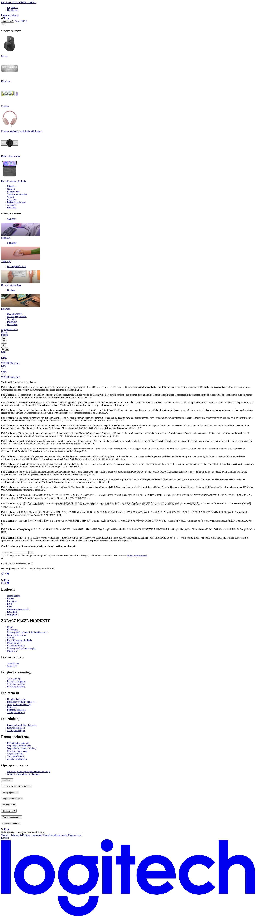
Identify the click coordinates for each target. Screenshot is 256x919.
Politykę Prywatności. (137, 555)
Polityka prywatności (32, 835)
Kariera (10, 598)
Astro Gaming (13, 678)
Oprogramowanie (9, 329)
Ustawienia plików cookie (55, 835)
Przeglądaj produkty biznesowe (21, 702)
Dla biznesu (12, 10)
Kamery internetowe (16, 635)
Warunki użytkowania (11, 835)
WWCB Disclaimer (10, 363)
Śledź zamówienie (15, 756)
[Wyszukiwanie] (3, 338)
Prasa (9, 606)
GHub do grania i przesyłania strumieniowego (28, 771)
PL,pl (6, 18)
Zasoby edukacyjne (16, 730)
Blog (9, 603)
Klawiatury (12, 629)
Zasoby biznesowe (16, 712)
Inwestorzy (12, 601)
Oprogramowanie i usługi (19, 704)
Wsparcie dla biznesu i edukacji (22, 748)
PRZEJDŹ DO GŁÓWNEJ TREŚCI (18, 2)
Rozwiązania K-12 (16, 727)
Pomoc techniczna (9, 15)
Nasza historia (13, 595)
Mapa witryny (74, 835)
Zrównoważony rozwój (18, 609)
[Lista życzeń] (4, 342)
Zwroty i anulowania (17, 759)
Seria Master (13, 663)
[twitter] (5, 574)
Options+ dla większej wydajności (23, 774)
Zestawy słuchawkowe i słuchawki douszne (27, 632)
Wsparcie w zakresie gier (19, 745)
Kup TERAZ (7, 21)
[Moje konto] (3, 345)
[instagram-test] (2, 574)
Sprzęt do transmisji (16, 686)
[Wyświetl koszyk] (3, 349)
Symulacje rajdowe (16, 684)
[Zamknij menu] (3, 24)
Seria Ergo (12, 666)
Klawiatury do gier (16, 645)
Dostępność (12, 614)
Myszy (10, 627)
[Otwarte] (7, 349)
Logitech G (12, 7)
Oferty (4, 332)
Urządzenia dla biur (16, 699)
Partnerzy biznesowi (16, 710)
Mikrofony (12, 651)
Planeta (4, 335)
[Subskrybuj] (31, 552)
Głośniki (11, 637)
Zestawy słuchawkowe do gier (21, 648)
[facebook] (8, 574)
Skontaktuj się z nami (17, 751)
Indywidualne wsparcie (18, 743)
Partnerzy (11, 707)
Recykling (12, 611)
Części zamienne (15, 753)
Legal (4, 357)
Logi (3, 352)
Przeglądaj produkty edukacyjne (22, 725)
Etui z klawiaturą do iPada (19, 640)
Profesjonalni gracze (16, 681)
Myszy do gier (14, 643)
